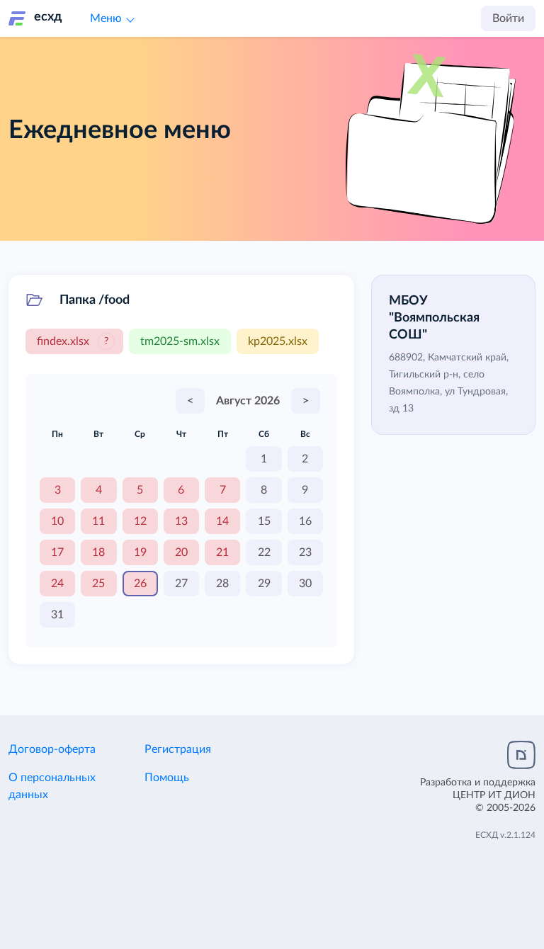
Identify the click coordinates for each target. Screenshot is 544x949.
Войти (508, 18)
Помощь (166, 777)
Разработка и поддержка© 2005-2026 (478, 795)
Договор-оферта (52, 749)
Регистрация (177, 749)
